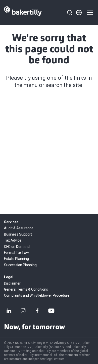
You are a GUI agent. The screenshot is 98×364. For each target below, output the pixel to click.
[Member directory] (79, 13)
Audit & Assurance (18, 228)
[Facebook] (37, 311)
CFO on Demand (17, 247)
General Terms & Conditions (26, 289)
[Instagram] (23, 311)
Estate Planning (16, 259)
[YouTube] (51, 311)
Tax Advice (12, 240)
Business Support (18, 234)
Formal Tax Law (16, 253)
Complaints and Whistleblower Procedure (36, 295)
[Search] (69, 13)
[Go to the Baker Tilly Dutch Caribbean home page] (23, 12)
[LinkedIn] (9, 311)
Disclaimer (12, 283)
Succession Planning (20, 265)
